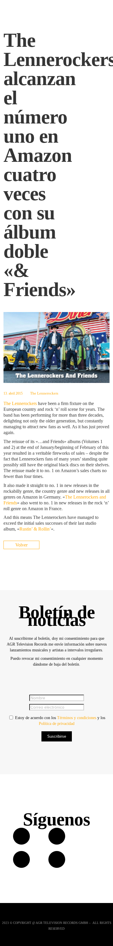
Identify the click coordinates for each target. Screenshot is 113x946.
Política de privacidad (56, 723)
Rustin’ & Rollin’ (35, 528)
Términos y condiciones (76, 718)
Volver (21, 544)
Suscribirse (56, 736)
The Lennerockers (44, 393)
